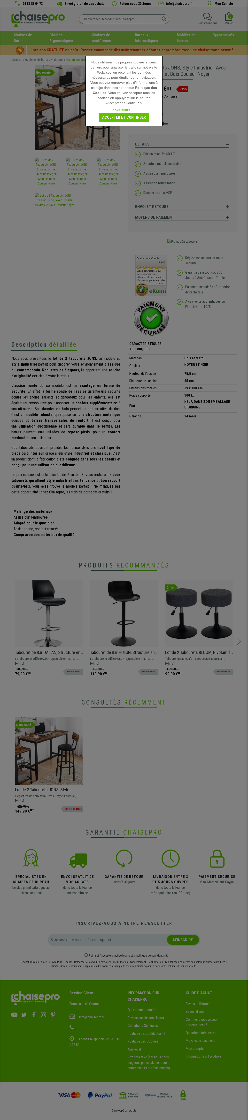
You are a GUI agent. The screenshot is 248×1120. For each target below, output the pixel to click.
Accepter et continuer (124, 117)
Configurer (121, 110)
